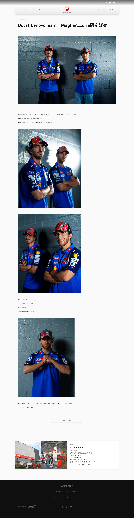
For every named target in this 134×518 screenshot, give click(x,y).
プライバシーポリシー (72, 491)
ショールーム (101, 9)
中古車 (34, 9)
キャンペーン (42, 9)
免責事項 (58, 491)
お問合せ (111, 9)
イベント (26, 9)
